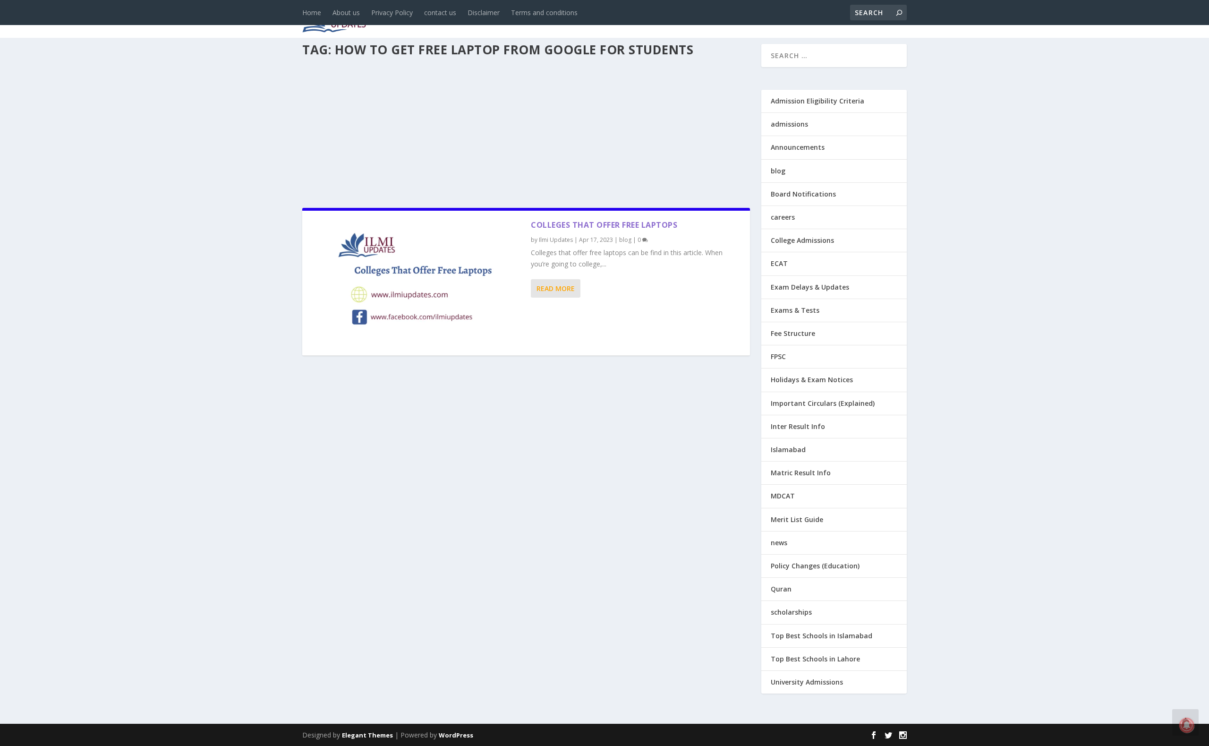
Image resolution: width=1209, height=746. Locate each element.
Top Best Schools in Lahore (815, 658)
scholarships (791, 612)
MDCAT (783, 495)
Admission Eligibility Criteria (817, 100)
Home (311, 12)
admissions (595, 19)
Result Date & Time (852, 19)
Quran (781, 588)
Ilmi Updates (556, 240)
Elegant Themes (367, 735)
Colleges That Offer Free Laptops (604, 225)
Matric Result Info (801, 472)
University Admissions (807, 681)
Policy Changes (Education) (815, 565)
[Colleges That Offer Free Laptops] (416, 283)
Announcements (757, 19)
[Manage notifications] (1186, 725)
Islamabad (788, 449)
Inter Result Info (798, 426)
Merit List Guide (797, 519)
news (468, 19)
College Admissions (802, 240)
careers (543, 19)
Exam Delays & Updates (810, 287)
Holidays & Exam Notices (812, 379)
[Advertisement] (526, 129)
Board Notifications (803, 193)
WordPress (456, 735)
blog (503, 19)
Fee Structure (793, 333)
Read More (555, 288)
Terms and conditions (544, 12)
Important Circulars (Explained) (823, 403)
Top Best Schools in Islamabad (821, 635)
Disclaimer (484, 12)
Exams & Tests (670, 19)
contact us (440, 12)
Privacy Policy (392, 12)
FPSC (778, 356)
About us (346, 12)
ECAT (779, 263)
